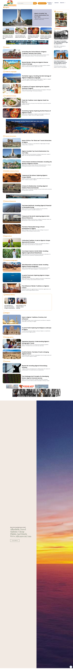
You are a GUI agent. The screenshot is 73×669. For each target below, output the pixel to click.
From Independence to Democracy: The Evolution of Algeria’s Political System (9, 307)
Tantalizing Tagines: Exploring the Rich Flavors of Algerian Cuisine (33, 37)
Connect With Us (15, 540)
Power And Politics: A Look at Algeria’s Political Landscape (21, 307)
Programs (49, 2)
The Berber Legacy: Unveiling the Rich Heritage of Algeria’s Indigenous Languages (45, 37)
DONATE (50, 4)
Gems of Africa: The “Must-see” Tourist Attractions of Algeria (8, 37)
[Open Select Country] (45, 3)
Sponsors (57, 2)
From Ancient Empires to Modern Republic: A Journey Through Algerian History (60, 62)
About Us (62, 2)
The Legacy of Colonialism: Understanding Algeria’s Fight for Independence (61, 42)
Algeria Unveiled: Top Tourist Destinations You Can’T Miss (41, 15)
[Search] (35, 3)
